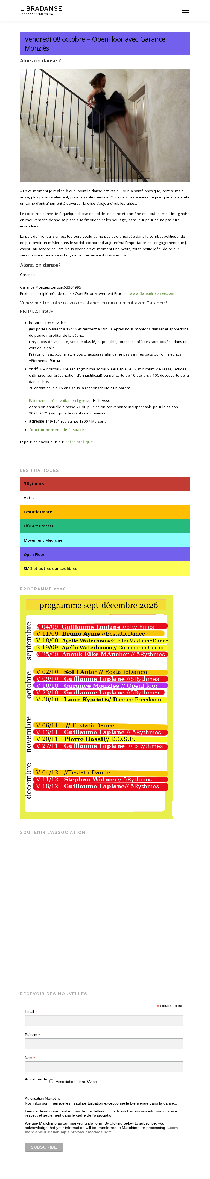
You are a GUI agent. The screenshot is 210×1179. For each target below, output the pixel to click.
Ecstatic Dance (38, 511)
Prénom (32, 1035)
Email (31, 1011)
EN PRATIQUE (37, 312)
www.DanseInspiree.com (152, 293)
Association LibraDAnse (76, 1082)
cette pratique (79, 441)
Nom (30, 1058)
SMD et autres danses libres (50, 568)
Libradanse (41, 8)
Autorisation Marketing (42, 1098)
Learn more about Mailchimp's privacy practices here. (101, 1129)
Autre (29, 497)
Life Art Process (38, 526)
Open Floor (34, 554)
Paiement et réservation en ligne (57, 400)
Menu (185, 10)
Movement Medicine (43, 540)
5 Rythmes (34, 483)
